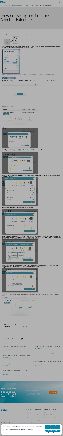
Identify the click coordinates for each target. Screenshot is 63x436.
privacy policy (32, 426)
